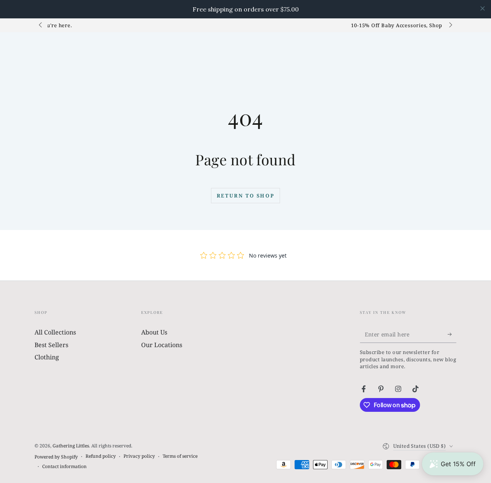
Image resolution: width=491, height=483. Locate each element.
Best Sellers (51, 345)
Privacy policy (139, 456)
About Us (154, 332)
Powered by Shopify (56, 457)
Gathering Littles (71, 445)
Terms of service (180, 456)
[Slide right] (449, 25)
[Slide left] (41, 25)
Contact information (64, 466)
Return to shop (245, 195)
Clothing (47, 357)
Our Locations (161, 345)
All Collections (55, 332)
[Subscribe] (452, 334)
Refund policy (101, 456)
